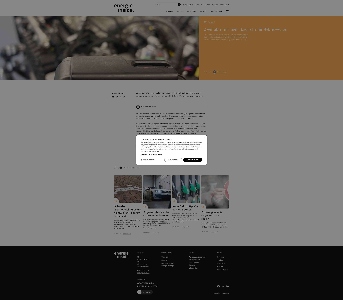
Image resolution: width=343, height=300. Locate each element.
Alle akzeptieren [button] (193, 160)
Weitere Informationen (152, 151)
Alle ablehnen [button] (173, 160)
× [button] (204, 137)
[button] (171, 154)
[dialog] (171, 150)
